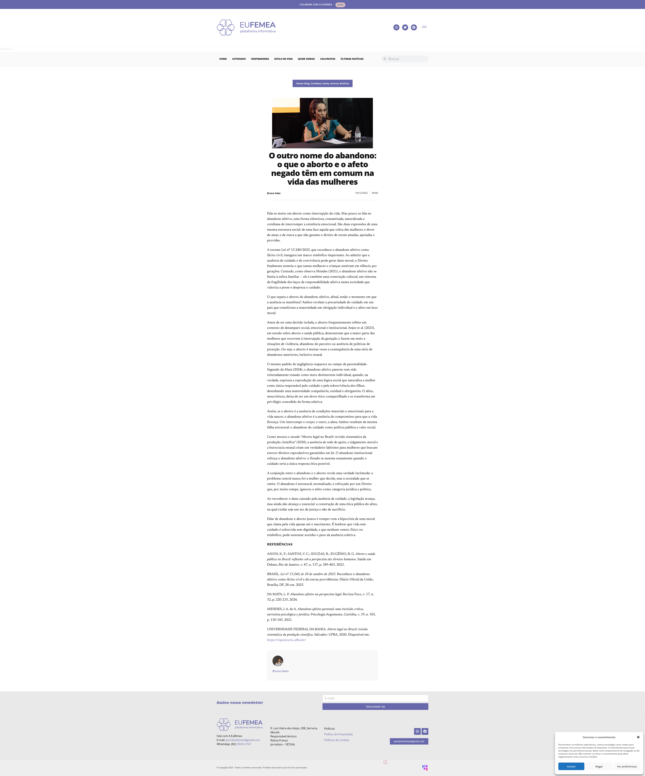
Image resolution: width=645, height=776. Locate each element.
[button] (638, 737)
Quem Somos (306, 58)
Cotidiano (239, 58)
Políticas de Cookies (336, 740)
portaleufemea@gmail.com (243, 740)
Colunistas (327, 58)
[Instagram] (396, 27)
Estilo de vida (283, 58)
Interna (335, 83)
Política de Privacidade (338, 734)
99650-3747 (243, 744)
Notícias (344, 83)
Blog (307, 83)
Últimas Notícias (352, 58)
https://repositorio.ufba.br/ (286, 640)
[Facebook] (414, 27)
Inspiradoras (260, 58)
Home (223, 58)
